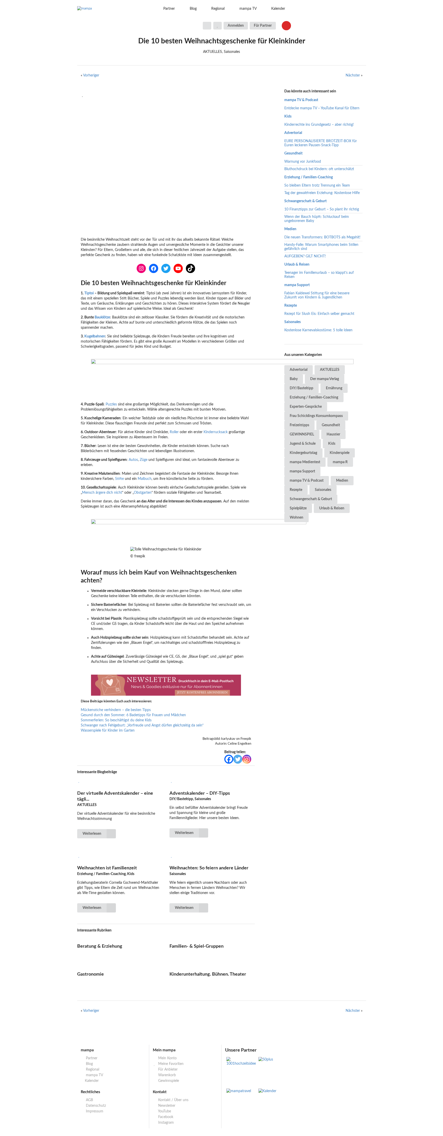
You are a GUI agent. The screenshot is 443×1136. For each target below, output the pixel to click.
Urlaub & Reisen (296, 264)
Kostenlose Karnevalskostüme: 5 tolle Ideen (318, 330)
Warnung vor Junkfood (302, 161)
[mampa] (110, 8)
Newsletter (166, 1106)
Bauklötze (102, 317)
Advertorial (293, 133)
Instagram (165, 1122)
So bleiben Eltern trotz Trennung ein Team (317, 185)
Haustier (333, 434)
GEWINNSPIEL (302, 434)
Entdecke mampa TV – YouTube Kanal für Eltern (321, 108)
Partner (169, 9)
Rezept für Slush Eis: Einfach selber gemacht (319, 314)
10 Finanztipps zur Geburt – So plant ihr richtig (321, 209)
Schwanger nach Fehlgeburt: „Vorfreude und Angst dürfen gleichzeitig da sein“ (142, 725)
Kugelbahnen (94, 336)
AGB (89, 1100)
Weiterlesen (92, 834)
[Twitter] (237, 759)
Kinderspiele (339, 453)
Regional (218, 9)
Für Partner (263, 25)
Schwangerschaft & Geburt (305, 201)
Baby (294, 379)
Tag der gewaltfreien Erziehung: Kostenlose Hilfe (322, 193)
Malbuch (145, 479)
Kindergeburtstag (303, 453)
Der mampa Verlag (324, 379)
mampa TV (248, 9)
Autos (133, 460)
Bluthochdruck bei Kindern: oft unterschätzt (319, 169)
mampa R (340, 462)
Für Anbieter (167, 1069)
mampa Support (297, 285)
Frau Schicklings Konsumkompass (316, 416)
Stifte (120, 479)
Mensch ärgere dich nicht (102, 492)
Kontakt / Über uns (172, 1100)
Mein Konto (167, 1058)
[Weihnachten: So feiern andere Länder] (212, 855)
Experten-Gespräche (306, 407)
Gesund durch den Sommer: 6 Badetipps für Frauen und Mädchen (133, 715)
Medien (290, 229)
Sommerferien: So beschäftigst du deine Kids (116, 720)
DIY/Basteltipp (301, 388)
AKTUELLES (329, 370)
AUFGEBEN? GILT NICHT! (305, 256)
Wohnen (296, 517)
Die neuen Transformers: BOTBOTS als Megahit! (322, 237)
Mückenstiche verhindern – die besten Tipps (116, 710)
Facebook (165, 1117)
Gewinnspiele (168, 1081)
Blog (193, 9)
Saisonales (292, 322)
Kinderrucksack (216, 432)
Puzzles (112, 404)
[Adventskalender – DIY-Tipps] (212, 780)
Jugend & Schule (303, 443)
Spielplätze (298, 508)
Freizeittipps (299, 425)
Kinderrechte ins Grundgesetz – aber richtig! (319, 125)
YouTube (164, 1111)
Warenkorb (166, 1075)
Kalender (278, 9)
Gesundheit (293, 153)
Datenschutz (95, 1106)
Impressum (94, 1111)
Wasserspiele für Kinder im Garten (108, 730)
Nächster (353, 75)
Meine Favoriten (170, 1064)
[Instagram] (246, 759)
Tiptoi (89, 293)
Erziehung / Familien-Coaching (308, 177)
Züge (144, 460)
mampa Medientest (305, 462)
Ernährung (334, 388)
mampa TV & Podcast (301, 100)
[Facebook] (228, 759)
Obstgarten (143, 492)
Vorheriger (91, 75)
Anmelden (236, 25)
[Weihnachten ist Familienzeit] (120, 855)
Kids (287, 116)
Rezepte (290, 305)
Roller (175, 432)
